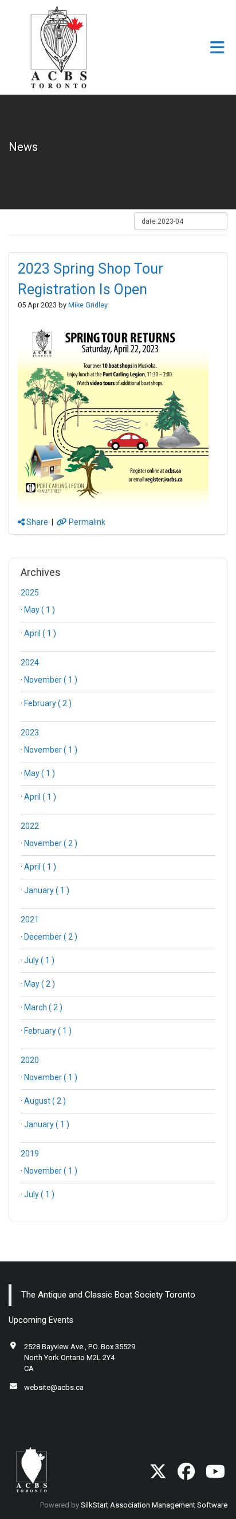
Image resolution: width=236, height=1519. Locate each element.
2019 (30, 1153)
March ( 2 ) (43, 1007)
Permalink (86, 522)
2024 (30, 662)
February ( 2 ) (48, 703)
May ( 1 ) (39, 609)
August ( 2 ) (45, 1100)
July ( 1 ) (39, 960)
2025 (30, 592)
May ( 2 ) (39, 983)
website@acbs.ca (54, 1387)
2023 (30, 732)
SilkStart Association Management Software (154, 1505)
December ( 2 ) (50, 936)
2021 (30, 919)
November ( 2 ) (50, 843)
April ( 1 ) (40, 633)
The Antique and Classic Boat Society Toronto (108, 1295)
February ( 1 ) (48, 1030)
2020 (30, 1060)
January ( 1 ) (46, 890)
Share (36, 522)
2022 (30, 826)
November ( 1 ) (50, 679)
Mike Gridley (88, 305)
